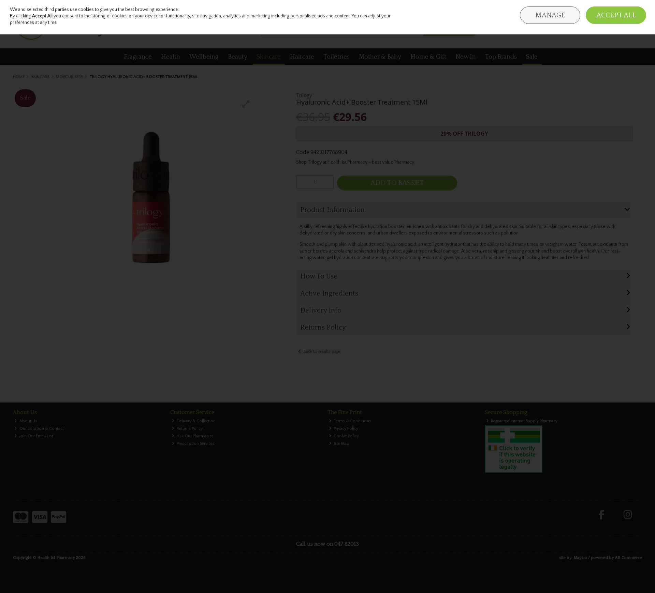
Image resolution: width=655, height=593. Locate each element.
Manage (550, 15)
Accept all (616, 15)
